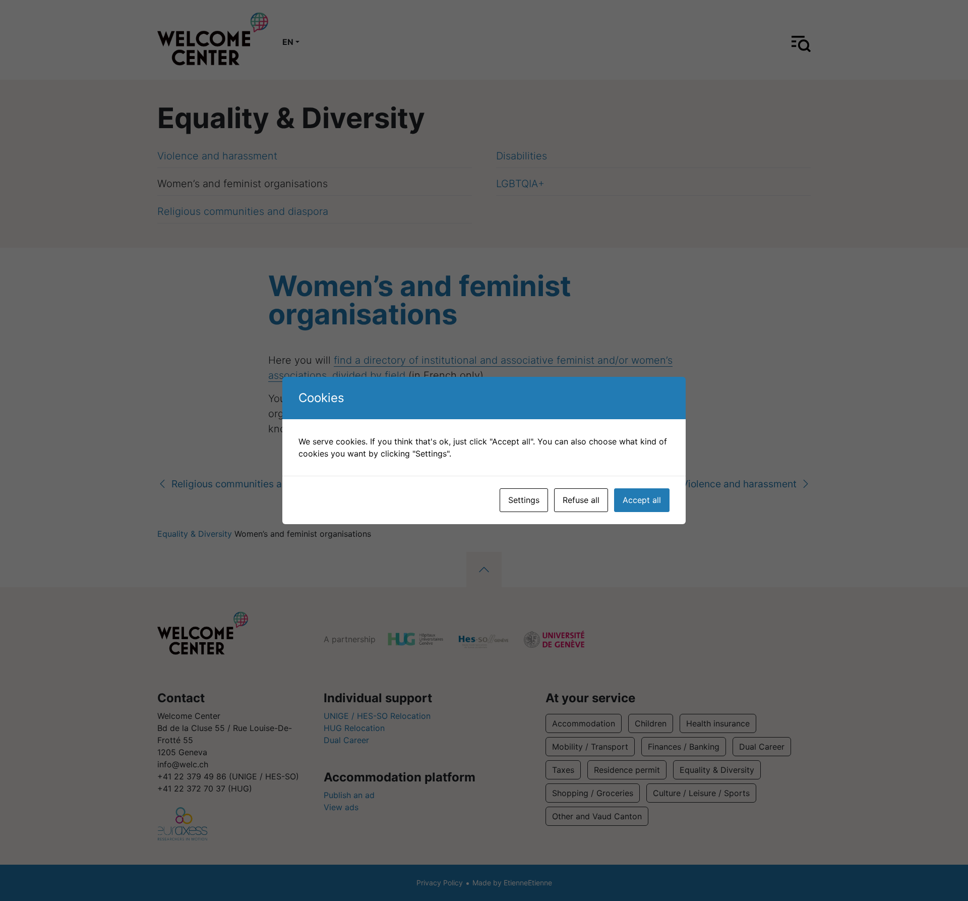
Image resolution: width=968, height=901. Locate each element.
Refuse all (581, 500)
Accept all (642, 500)
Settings (523, 500)
